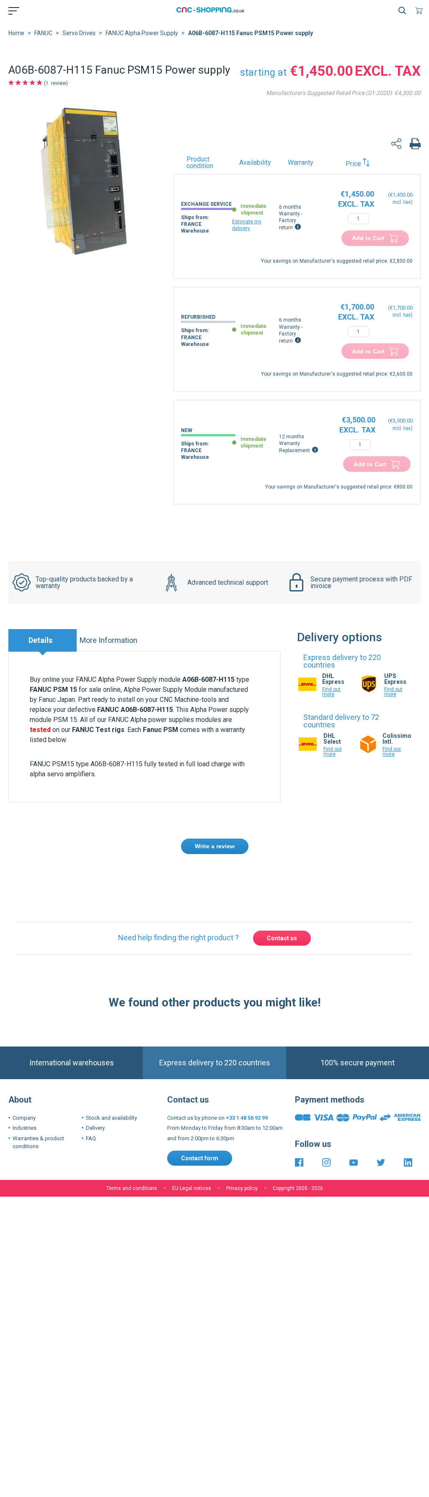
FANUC (43, 33)
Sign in (204, 877)
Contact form (199, 1158)
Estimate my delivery (246, 225)
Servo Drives (79, 33)
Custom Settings (258, 1251)
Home (16, 33)
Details (40, 640)
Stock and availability (111, 1118)
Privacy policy (242, 1188)
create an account (249, 877)
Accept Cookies (167, 1251)
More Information (108, 640)
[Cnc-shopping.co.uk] (212, 10)
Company (24, 1118)
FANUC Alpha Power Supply (142, 33)
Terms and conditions (131, 1188)
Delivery (95, 1128)
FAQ (91, 1138)
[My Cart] (420, 10)
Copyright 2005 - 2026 (298, 1188)
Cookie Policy (226, 1226)
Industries (24, 1128)
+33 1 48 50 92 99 (247, 1118)
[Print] (415, 144)
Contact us (282, 938)
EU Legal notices (191, 1188)
